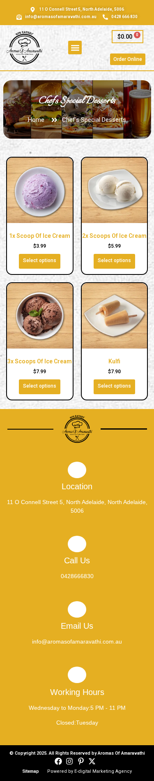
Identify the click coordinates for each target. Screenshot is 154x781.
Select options (39, 260)
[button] (75, 47)
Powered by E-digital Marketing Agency (89, 771)
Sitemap (30, 771)
